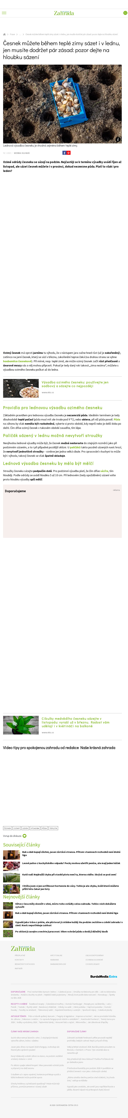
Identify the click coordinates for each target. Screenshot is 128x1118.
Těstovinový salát (45, 1010)
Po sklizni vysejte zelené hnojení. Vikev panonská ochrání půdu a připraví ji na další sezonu (37, 1067)
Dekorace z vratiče (30, 1019)
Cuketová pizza (64, 991)
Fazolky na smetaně (27, 1010)
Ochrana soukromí (94, 960)
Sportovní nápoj (89, 1010)
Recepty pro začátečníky (94, 1004)
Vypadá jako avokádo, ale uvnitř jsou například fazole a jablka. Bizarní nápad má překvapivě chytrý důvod (91, 1088)
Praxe (12, 34)
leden (25, 828)
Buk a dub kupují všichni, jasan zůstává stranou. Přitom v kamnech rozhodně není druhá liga (66, 912)
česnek (7, 828)
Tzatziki (21, 1007)
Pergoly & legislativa (65, 1016)
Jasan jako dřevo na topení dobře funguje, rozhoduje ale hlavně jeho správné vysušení (35, 1048)
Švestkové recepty (36, 1004)
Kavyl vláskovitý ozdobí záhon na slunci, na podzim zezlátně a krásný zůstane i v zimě (37, 1058)
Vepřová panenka (94, 1007)
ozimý (17, 828)
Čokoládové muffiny (55, 1004)
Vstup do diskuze (12, 835)
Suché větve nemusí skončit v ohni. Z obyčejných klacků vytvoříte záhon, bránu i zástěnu (34, 1039)
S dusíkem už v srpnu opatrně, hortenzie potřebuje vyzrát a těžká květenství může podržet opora (36, 1076)
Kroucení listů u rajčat (65, 1022)
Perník (13, 1007)
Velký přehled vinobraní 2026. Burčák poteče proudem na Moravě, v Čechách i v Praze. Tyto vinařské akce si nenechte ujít (91, 1050)
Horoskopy (102, 994)
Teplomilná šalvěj (46, 1022)
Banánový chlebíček (47, 1007)
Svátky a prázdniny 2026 (27, 1022)
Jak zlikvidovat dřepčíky (98, 1022)
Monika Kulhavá (21, 153)
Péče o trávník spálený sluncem (41, 1016)
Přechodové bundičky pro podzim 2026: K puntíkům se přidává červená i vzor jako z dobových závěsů (90, 1070)
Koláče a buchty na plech (31, 994)
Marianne (54, 960)
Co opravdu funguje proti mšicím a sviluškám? (59, 1019)
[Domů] (23, 948)
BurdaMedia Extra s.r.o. (67, 1105)
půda (44, 828)
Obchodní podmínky (95, 955)
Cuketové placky (105, 1010)
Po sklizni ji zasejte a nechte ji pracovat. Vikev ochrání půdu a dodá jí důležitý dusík (61, 931)
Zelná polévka (79, 1007)
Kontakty (19, 960)
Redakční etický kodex (25, 964)
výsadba (35, 828)
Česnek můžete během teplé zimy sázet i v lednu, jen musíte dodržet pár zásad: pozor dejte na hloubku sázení (72, 34)
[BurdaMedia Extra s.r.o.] (64, 977)
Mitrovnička (81, 1022)
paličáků (75, 447)
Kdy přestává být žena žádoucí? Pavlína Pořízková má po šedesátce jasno (90, 1061)
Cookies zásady (92, 964)
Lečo (109, 1004)
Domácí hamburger (74, 1004)
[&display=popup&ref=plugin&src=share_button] (64, 153)
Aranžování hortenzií (90, 1019)
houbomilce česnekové (17, 361)
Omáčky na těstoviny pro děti (85, 991)
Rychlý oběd (32, 1007)
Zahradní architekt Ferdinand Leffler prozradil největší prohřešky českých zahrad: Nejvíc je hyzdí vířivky (89, 1039)
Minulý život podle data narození (82, 994)
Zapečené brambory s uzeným (67, 1010)
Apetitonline (56, 955)
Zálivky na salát (64, 1007)
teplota (53, 828)
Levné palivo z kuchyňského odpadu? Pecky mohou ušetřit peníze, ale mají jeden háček (71, 863)
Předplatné (20, 955)
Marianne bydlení (58, 964)
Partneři (18, 968)
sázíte (104, 471)
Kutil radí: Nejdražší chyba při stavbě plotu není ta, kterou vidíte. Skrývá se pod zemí (69, 874)
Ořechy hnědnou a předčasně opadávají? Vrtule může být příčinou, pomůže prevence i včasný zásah (35, 1085)
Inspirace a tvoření (84, 1016)
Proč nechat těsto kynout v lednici (41, 991)
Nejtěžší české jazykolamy (55, 994)
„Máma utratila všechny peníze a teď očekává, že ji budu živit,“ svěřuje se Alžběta (91, 1079)
